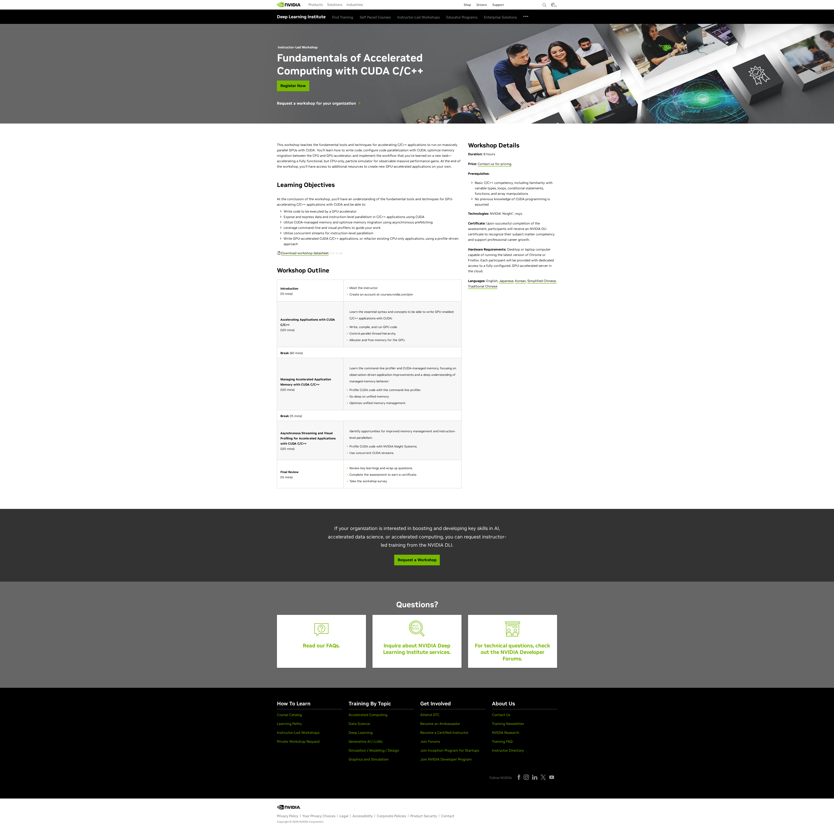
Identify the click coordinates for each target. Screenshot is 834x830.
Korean (520, 281)
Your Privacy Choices (318, 816)
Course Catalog (289, 715)
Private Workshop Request (298, 741)
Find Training (342, 17)
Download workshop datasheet (305, 253)
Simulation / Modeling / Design (374, 750)
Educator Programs (461, 17)
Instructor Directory (508, 750)
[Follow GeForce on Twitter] (543, 777)
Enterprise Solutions (500, 17)
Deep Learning (361, 732)
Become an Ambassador (440, 723)
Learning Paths (289, 723)
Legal (343, 816)
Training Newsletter (508, 723)
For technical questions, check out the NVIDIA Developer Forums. (512, 652)
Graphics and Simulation (369, 759)
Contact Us (501, 715)
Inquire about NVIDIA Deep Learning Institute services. (417, 648)
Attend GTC (430, 715)
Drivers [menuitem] (482, 5)
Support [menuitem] (498, 5)
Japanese (506, 281)
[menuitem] (315, 4)
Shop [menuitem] (467, 5)
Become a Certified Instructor (444, 732)
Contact (447, 816)
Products (315, 4)
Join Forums (430, 741)
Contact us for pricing (494, 164)
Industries (355, 4)
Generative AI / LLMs (365, 741)
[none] (544, 3)
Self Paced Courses (375, 17)
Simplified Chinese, (541, 281)
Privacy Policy (287, 816)
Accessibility (362, 816)
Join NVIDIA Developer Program (446, 759)
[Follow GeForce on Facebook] (518, 777)
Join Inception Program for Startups (449, 750)
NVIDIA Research (505, 732)
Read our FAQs (321, 645)
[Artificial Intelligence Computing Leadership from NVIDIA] (289, 5)
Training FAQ (502, 741)
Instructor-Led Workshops (418, 17)
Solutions (334, 4)
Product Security (423, 816)
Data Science (359, 723)
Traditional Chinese (482, 286)
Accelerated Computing (368, 715)
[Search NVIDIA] (544, 4)
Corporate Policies (391, 816)
